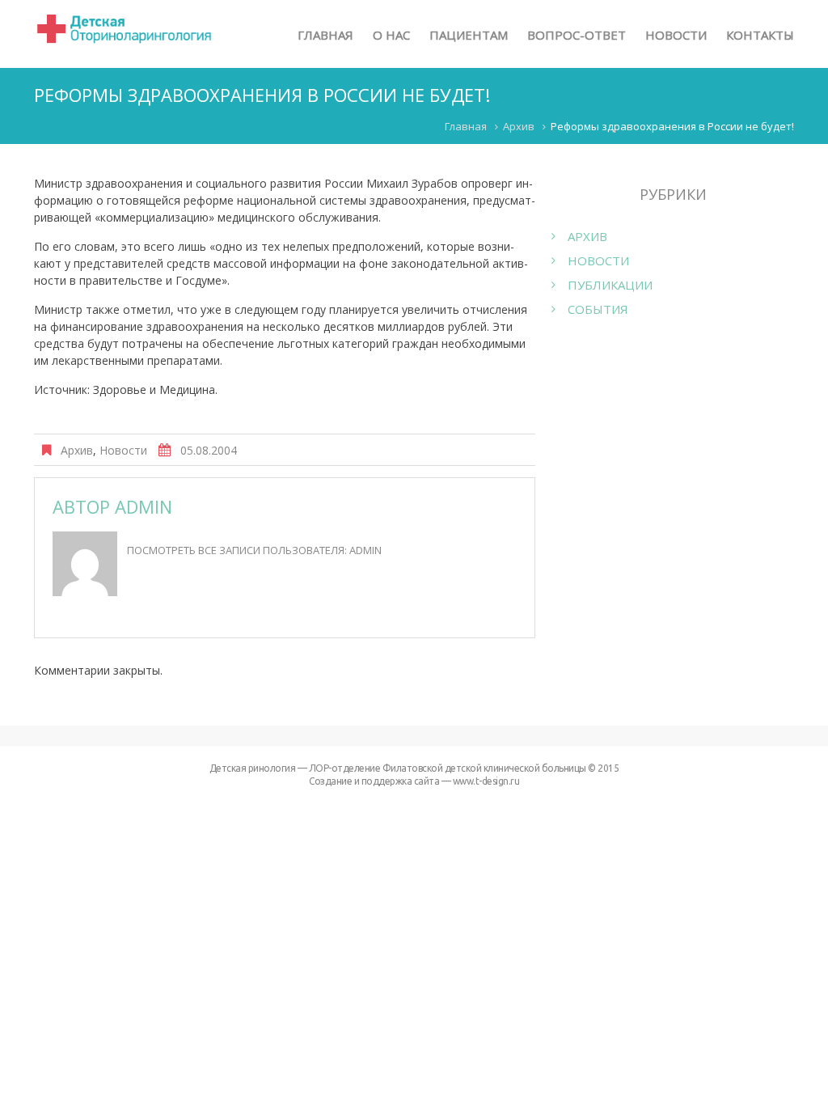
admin (143, 506)
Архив (518, 126)
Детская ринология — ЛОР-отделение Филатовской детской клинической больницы (397, 768)
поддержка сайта (400, 781)
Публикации (610, 285)
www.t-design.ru (486, 781)
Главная (466, 126)
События (598, 309)
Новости (123, 450)
